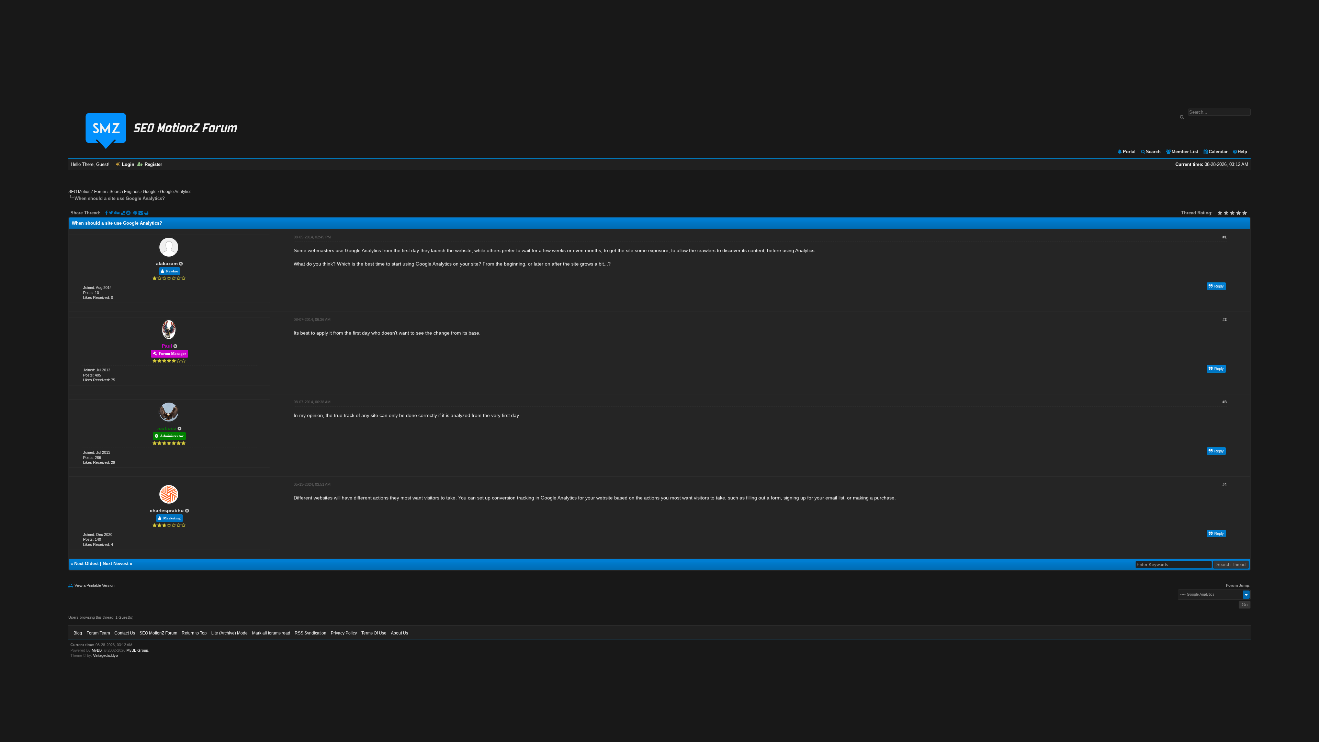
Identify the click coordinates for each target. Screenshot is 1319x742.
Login (128, 164)
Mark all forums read (271, 633)
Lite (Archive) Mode (229, 633)
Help (1242, 151)
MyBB (97, 650)
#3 (1224, 402)
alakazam (167, 263)
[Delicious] (123, 212)
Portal (1129, 151)
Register (153, 164)
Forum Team (98, 633)
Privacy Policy (344, 633)
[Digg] (117, 212)
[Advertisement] (659, 51)
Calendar (1218, 151)
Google (150, 191)
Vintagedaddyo (105, 655)
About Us (399, 633)
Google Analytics (175, 191)
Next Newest (115, 563)
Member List (1185, 151)
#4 (1224, 484)
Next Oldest (86, 563)
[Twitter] (111, 212)
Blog (78, 633)
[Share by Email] (141, 212)
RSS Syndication (310, 633)
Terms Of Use (373, 633)
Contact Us (124, 633)
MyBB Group (137, 650)
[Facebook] (106, 212)
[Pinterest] (135, 212)
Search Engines (124, 191)
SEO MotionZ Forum (87, 191)
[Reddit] (128, 212)
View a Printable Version (94, 585)
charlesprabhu (167, 510)
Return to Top (194, 633)
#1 (1224, 237)
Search (1153, 151)
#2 (1224, 319)
